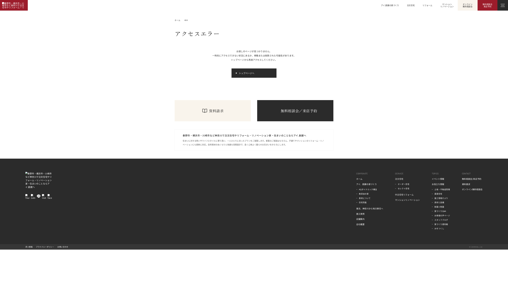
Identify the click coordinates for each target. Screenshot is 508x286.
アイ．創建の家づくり (366, 184)
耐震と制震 (439, 206)
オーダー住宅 (403, 184)
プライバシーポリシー (45, 246)
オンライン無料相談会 (472, 189)
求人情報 (29, 246)
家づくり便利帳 (441, 224)
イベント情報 (438, 178)
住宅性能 (363, 202)
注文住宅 (399, 178)
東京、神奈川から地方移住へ (369, 208)
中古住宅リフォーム (404, 194)
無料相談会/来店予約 (471, 178)
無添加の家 (364, 193)
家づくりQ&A (440, 211)
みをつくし (439, 228)
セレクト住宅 (403, 188)
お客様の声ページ (442, 215)
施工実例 (360, 213)
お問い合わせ (62, 246)
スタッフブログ (441, 219)
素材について (365, 198)
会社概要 (360, 224)
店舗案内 (360, 218)
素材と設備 (439, 202)
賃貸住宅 (438, 193)
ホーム (359, 178)
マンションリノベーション (407, 199)
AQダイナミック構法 (368, 189)
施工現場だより (441, 198)
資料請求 (466, 184)
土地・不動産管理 (442, 189)
